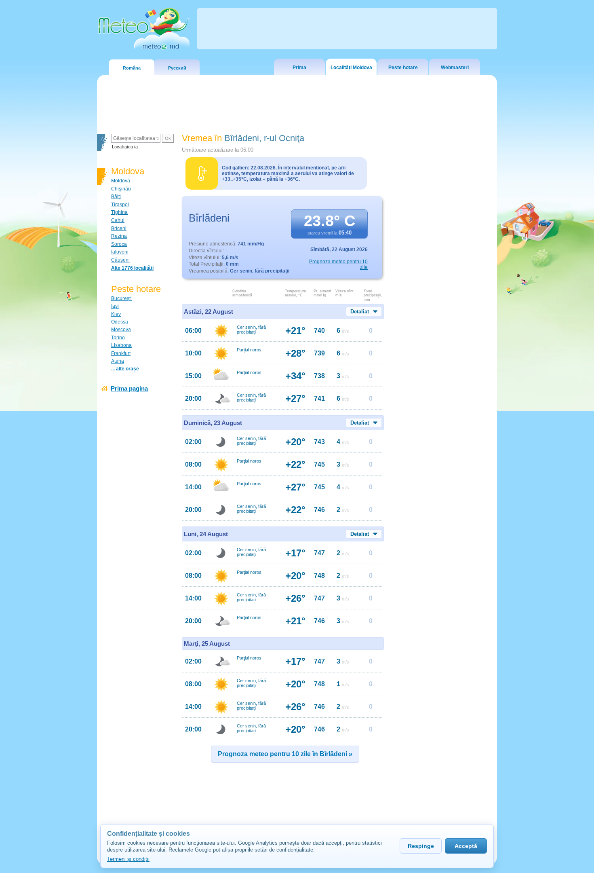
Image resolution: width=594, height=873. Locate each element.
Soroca (119, 244)
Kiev (116, 314)
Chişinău (121, 189)
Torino (118, 337)
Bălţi (116, 196)
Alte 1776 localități (132, 268)
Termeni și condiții (128, 859)
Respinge (421, 846)
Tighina (119, 212)
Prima (299, 67)
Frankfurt (121, 353)
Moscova (121, 329)
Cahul (117, 220)
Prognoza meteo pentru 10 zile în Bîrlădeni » (285, 753)
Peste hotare (403, 67)
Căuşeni (120, 260)
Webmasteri (455, 67)
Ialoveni (119, 252)
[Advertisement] (442, 272)
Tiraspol (120, 204)
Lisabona (121, 345)
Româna (132, 68)
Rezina (119, 236)
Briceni (118, 228)
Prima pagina (129, 388)
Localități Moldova (351, 67)
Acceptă (466, 846)
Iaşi (115, 306)
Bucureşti (121, 298)
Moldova (120, 181)
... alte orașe (125, 369)
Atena (117, 361)
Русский (177, 68)
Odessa (119, 322)
